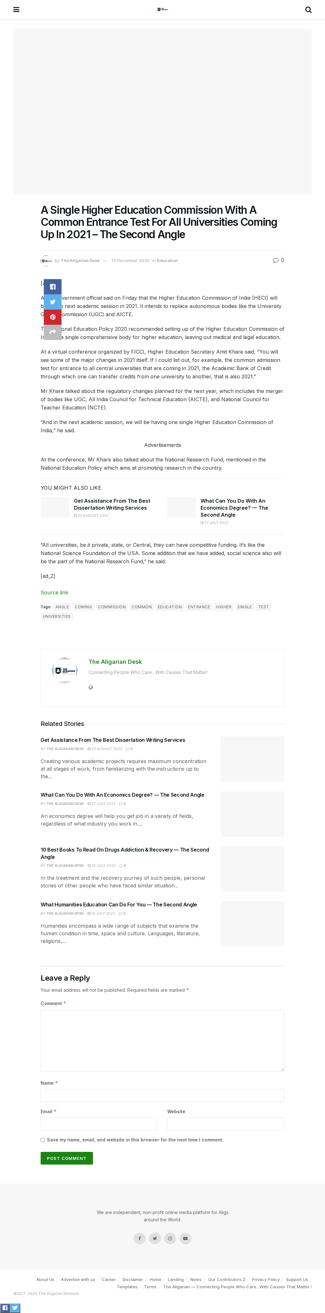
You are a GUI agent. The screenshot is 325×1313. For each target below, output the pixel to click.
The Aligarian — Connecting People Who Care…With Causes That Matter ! (237, 1286)
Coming (83, 606)
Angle (62, 606)
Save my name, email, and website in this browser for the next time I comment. (135, 1139)
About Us (45, 1279)
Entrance (199, 606)
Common (142, 606)
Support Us (297, 1279)
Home (155, 1279)
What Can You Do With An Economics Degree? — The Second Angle (234, 508)
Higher (223, 606)
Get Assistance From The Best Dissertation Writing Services (113, 740)
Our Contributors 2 (226, 1279)
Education (167, 260)
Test (263, 606)
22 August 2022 (93, 515)
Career (109, 1279)
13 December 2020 (130, 260)
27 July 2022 (216, 522)
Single (244, 606)
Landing (176, 1279)
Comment (53, 1003)
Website (176, 1111)
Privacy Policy (266, 1279)
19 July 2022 (102, 913)
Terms (150, 1286)
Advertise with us (78, 1279)
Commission (112, 606)
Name (49, 1083)
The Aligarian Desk (80, 260)
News (196, 1279)
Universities (57, 616)
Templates (127, 1286)
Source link (54, 592)
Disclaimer (133, 1279)
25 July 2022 (103, 865)
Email (49, 1111)
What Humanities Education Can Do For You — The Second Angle (119, 904)
